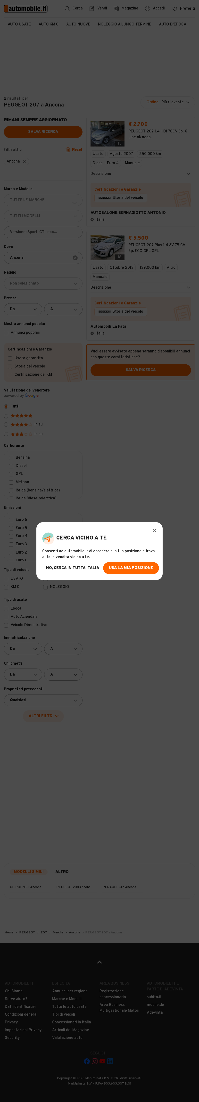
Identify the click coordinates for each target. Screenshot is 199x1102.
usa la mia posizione (131, 568)
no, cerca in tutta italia (72, 568)
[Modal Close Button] (154, 530)
